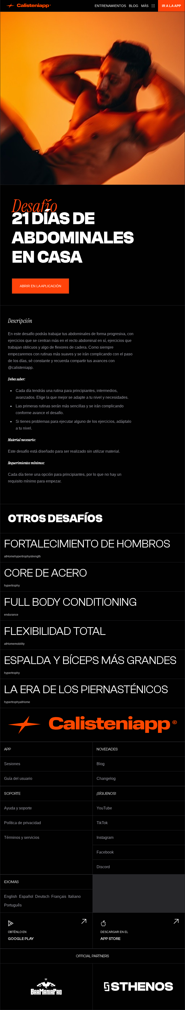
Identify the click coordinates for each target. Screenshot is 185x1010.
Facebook (105, 852)
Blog (133, 6)
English (10, 896)
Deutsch (42, 896)
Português (13, 905)
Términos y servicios (21, 837)
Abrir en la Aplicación (40, 286)
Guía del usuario (18, 778)
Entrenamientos (110, 6)
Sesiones (12, 764)
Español (26, 896)
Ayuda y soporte (18, 808)
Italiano (74, 896)
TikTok (102, 823)
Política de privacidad (22, 823)
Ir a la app (171, 6)
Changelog (106, 778)
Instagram (105, 837)
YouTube (104, 808)
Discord (103, 867)
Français (58, 896)
